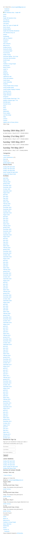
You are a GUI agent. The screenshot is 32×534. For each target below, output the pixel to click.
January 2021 (6, 293)
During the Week (7, 49)
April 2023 (5, 244)
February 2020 (6, 313)
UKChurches (20, 533)
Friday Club (6, 74)
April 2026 (5, 178)
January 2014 (6, 436)
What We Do (6, 520)
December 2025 (7, 185)
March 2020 (6, 311)
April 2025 (5, 200)
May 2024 (5, 220)
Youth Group (6, 80)
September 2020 (7, 300)
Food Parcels (6, 52)
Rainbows (5, 73)
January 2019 (6, 337)
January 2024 (6, 227)
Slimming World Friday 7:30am (10, 485)
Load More (6, 515)
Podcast (5, 161)
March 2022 (6, 267)
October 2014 (6, 423)
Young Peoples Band (8, 87)
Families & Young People (9, 522)
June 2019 (5, 328)
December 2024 (7, 207)
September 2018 (7, 344)
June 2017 (5, 370)
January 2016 (6, 401)
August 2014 (6, 425)
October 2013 (6, 437)
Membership (6, 21)
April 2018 (5, 352)
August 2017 (6, 366)
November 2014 (7, 421)
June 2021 (5, 284)
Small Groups (6, 60)
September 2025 (7, 191)
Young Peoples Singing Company (11, 89)
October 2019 (6, 320)
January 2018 (6, 357)
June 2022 (5, 262)
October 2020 (6, 299)
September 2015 (7, 406)
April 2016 (5, 395)
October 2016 (6, 384)
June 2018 (5, 348)
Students (5, 84)
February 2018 (6, 355)
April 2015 (5, 416)
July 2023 (5, 238)
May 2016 (5, 394)
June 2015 (5, 412)
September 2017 (7, 364)
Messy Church (6, 67)
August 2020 (6, 302)
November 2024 (7, 209)
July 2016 (5, 390)
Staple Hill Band (7, 95)
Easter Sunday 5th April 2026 (10, 172)
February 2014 (6, 434)
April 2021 (5, 288)
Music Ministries (7, 524)
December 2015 (7, 403)
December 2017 (7, 359)
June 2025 (5, 196)
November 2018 (7, 341)
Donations (6, 40)
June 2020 (5, 306)
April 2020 (5, 309)
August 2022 (6, 258)
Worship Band (6, 102)
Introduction (6, 65)
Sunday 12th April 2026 (9, 170)
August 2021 (6, 280)
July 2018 (5, 346)
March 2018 (6, 353)
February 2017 (6, 377)
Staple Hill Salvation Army (9, 18)
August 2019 (6, 324)
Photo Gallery (6, 113)
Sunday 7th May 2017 (13, 147)
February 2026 (6, 182)
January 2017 (6, 379)
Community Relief (7, 51)
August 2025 (6, 192)
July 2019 (5, 326)
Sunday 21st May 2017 (14, 136)
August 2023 (6, 236)
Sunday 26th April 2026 (9, 167)
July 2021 (5, 282)
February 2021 (6, 291)
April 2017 (5, 373)
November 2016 (7, 383)
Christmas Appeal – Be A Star (10, 56)
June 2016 (5, 392)
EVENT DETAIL (7, 489)
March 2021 (6, 289)
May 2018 (5, 350)
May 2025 (5, 198)
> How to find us (7, 475)
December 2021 (7, 273)
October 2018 (6, 342)
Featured (5, 155)
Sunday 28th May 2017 (14, 130)
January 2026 (6, 183)
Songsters (5, 96)
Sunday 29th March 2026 (9, 174)
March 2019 (6, 333)
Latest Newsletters (8, 157)
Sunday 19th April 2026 (9, 168)
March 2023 (6, 245)
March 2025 (6, 202)
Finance (5, 34)
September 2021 (7, 278)
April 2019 (5, 331)
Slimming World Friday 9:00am (10, 492)
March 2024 (6, 224)
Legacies (5, 41)
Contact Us (6, 529)
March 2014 (6, 432)
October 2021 (6, 277)
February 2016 (6, 399)
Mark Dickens (8, 133)
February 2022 (6, 269)
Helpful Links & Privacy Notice (10, 122)
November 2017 (7, 361)
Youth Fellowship (7, 82)
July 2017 (5, 368)
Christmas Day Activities (9, 58)
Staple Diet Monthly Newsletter (11, 31)
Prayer (4, 62)
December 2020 (7, 295)
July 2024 (5, 216)
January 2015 (6, 419)
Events (5, 109)
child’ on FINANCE (7, 38)
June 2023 (5, 240)
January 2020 (6, 315)
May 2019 (5, 330)
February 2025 (6, 203)
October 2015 (6, 405)
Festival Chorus (7, 91)
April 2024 (5, 222)
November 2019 (7, 319)
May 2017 (5, 372)
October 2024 (6, 211)
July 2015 (5, 410)
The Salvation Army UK (9, 32)
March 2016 (6, 397)
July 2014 (5, 426)
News (4, 106)
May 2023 (5, 242)
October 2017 (6, 362)
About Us (5, 518)
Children (5, 71)
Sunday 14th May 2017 (14, 142)
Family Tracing (7, 54)
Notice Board (6, 27)
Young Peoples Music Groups (10, 85)
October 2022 (6, 255)
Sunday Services (7, 47)
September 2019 (7, 322)
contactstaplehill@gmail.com (15, 480)
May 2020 (5, 308)
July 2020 (5, 304)
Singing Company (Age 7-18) (10, 100)
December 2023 (7, 229)
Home (4, 14)
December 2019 (7, 317)
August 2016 (6, 388)
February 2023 (6, 247)
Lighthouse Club (7, 76)
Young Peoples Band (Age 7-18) (11, 98)
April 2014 (5, 430)
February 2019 (6, 335)
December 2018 (7, 339)
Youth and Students (8, 78)
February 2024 (6, 225)
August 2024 (6, 214)
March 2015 (6, 417)
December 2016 (7, 381)
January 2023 (6, 249)
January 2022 (6, 271)
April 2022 (5, 266)
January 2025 (6, 205)
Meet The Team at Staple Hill (10, 25)
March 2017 (6, 375)
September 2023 (7, 235)
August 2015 (6, 408)
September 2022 (7, 256)
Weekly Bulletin (7, 29)
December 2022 (7, 251)
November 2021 (7, 275)
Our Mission (6, 20)
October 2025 (6, 189)
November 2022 (7, 253)
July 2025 (5, 194)
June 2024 (5, 218)
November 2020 (7, 297)
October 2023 (6, 233)
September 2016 (7, 386)
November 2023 (7, 231)
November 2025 (7, 187)
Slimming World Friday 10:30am (11, 507)
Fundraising (6, 36)
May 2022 (5, 264)
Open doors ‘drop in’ (8, 499)
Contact (5, 118)
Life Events (6, 23)
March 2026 (6, 180)
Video (4, 116)
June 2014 (5, 428)
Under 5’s (5, 69)
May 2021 (5, 286)
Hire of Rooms (7, 43)
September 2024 (7, 213)
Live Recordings (7, 115)
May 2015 (5, 414)
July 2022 (5, 260)
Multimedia (6, 525)
